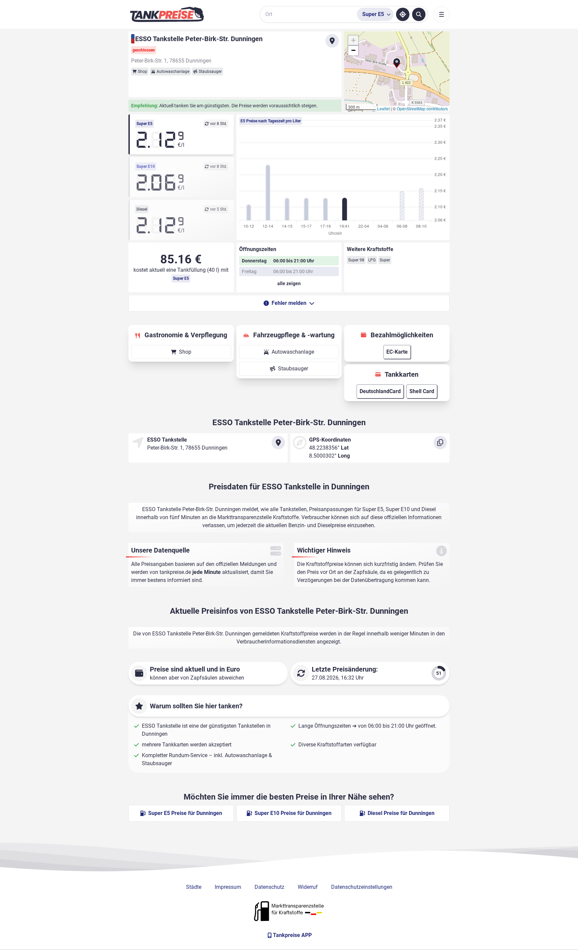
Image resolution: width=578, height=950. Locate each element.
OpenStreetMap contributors (422, 108)
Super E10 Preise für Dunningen (293, 813)
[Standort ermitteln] (402, 14)
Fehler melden (289, 303)
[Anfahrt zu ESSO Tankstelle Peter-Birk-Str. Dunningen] (332, 40)
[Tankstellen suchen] (418, 14)
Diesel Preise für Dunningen (401, 813)
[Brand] (166, 14)
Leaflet (383, 108)
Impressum (228, 887)
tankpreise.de (175, 572)
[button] (397, 66)
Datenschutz (269, 887)
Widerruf (308, 887)
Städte (193, 887)
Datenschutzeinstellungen (361, 887)
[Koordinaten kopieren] (440, 442)
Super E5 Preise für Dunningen (185, 813)
